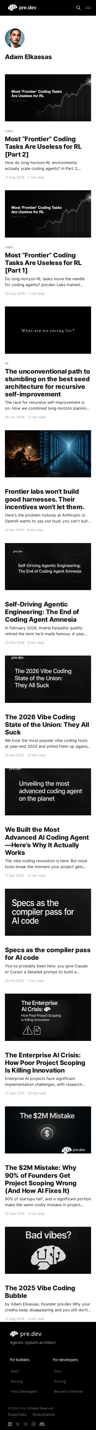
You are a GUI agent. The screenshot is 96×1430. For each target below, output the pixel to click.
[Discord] (42, 1424)
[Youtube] (26, 1424)
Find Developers (24, 1391)
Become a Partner (68, 1391)
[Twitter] (18, 1424)
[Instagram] (33, 1424)
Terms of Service (43, 1414)
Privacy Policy (17, 1414)
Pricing (17, 1381)
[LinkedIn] (10, 1424)
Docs (15, 1371)
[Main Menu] (88, 8)
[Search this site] (78, 8)
